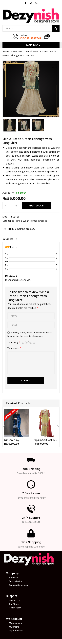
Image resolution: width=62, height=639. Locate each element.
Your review (14, 348)
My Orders (14, 627)
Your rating (13, 342)
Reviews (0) (9, 239)
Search (56, 28)
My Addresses (16, 630)
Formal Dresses (38, 220)
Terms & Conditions (18, 585)
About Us (13, 577)
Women (17, 51)
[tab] (9, 239)
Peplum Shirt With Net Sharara (46, 439)
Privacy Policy (15, 581)
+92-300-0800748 (30, 38)
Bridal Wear (32, 51)
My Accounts (15, 623)
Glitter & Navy (11, 439)
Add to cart (37, 205)
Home (5, 51)
